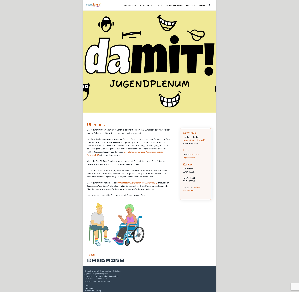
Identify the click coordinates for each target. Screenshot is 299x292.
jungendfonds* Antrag (193, 140)
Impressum (89, 288)
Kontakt (202, 5)
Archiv (87, 286)
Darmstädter (136, 182)
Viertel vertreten (146, 5)
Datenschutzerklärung (93, 291)
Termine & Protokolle (174, 5)
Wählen (159, 5)
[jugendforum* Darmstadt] (93, 9)
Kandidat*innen (130, 5)
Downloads (190, 5)
